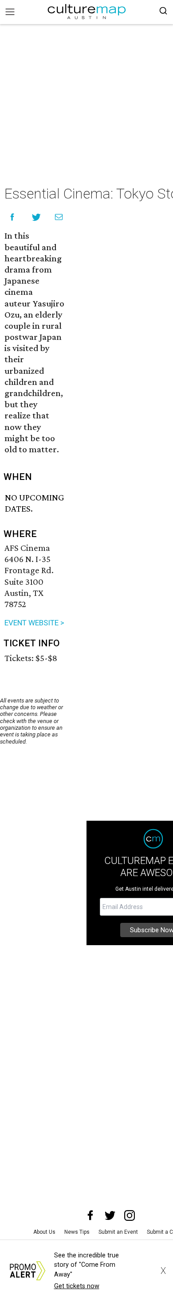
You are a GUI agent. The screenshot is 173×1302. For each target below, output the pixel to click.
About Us (44, 1232)
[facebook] (90, 1215)
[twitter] (110, 1215)
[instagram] (129, 1215)
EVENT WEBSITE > (34, 622)
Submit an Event (118, 1232)
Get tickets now (76, 1286)
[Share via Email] (58, 217)
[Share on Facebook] (12, 217)
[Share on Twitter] (36, 217)
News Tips (77, 1232)
